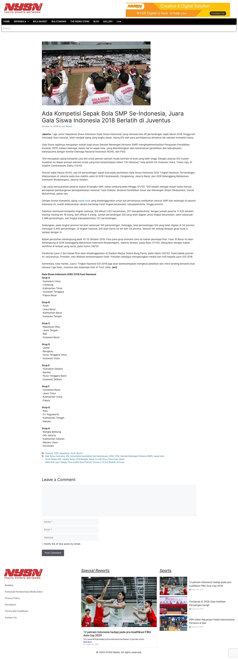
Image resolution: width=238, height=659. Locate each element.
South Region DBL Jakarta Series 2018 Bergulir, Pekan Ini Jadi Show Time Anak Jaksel (84, 459)
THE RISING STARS (79, 21)
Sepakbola (64, 453)
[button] (21, 21)
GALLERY (108, 21)
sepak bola (84, 200)
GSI (67, 456)
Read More (87, 642)
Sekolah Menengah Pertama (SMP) (136, 456)
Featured (49, 453)
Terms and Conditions (16, 611)
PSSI (56, 453)
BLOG (96, 21)
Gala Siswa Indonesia (55, 456)
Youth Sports (76, 453)
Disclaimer (10, 604)
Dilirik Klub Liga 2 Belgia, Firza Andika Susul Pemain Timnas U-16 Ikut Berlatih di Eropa (84, 462)
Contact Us (11, 617)
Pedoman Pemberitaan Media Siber (24, 591)
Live (119, 21)
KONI (111, 456)
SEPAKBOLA (20, 21)
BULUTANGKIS (59, 21)
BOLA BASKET (40, 21)
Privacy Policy (12, 598)
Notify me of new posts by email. (62, 544)
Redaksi (9, 585)
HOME (6, 21)
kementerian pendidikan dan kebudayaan (89, 456)
